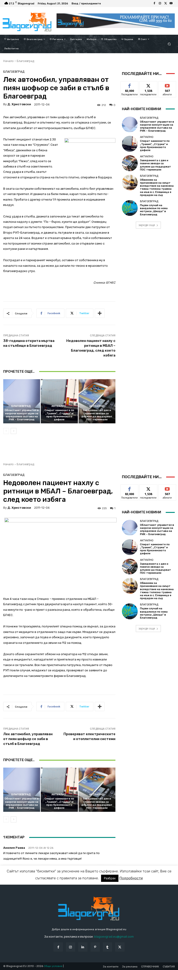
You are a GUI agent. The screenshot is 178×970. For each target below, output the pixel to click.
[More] (100, 313)
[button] (169, 43)
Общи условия (53, 966)
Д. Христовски (19, 104)
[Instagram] (160, 3)
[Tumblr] (107, 946)
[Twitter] (165, 3)
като (129, 85)
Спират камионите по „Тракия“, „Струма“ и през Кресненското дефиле (59, 415)
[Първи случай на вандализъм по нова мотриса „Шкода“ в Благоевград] (130, 208)
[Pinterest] (95, 946)
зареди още (146, 225)
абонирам (167, 85)
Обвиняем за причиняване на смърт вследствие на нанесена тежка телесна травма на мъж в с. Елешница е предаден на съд (157, 187)
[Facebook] (154, 3)
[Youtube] (171, 3)
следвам (148, 85)
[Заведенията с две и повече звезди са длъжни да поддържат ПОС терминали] (97, 401)
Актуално (58, 406)
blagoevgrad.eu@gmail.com (114, 936)
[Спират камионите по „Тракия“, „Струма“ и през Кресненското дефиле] (59, 401)
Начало (8, 61)
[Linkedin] (82, 946)
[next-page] (13, 431)
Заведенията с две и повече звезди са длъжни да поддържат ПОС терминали (96, 415)
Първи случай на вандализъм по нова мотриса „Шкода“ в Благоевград (154, 210)
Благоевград (25, 61)
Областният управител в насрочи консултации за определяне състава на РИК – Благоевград (22, 415)
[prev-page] (6, 431)
